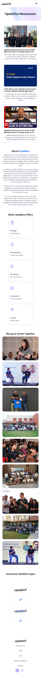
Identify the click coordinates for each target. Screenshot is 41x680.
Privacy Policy (20, 646)
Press (20, 656)
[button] (36, 3)
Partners (20, 665)
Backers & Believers (20, 661)
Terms (21, 651)
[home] (6, 3)
